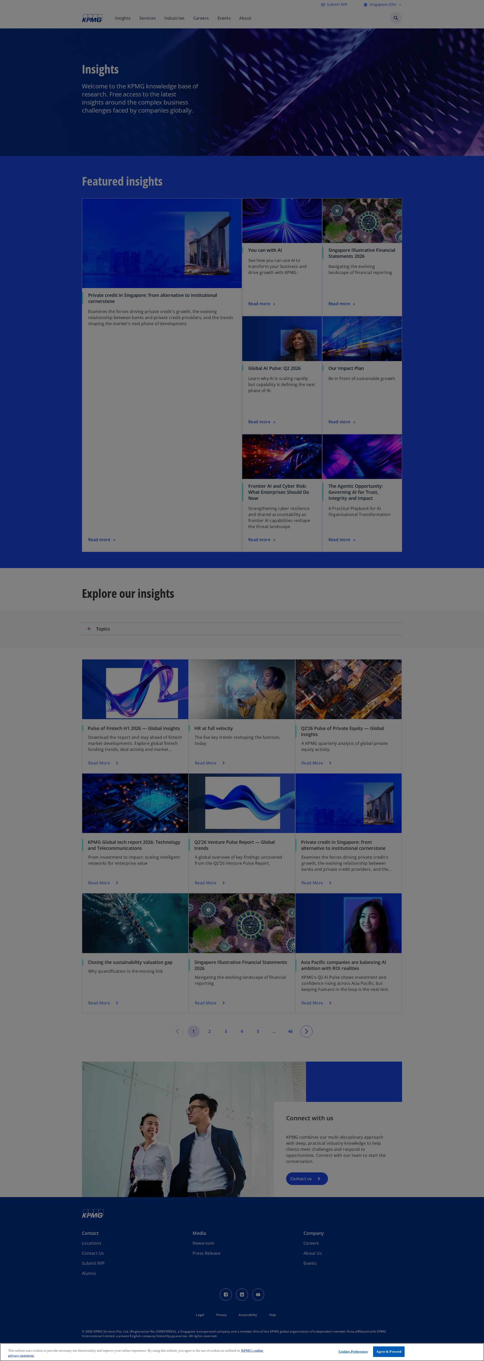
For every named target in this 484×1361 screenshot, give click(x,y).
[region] (242, 1352)
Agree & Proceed (388, 1351)
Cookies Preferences (353, 1351)
